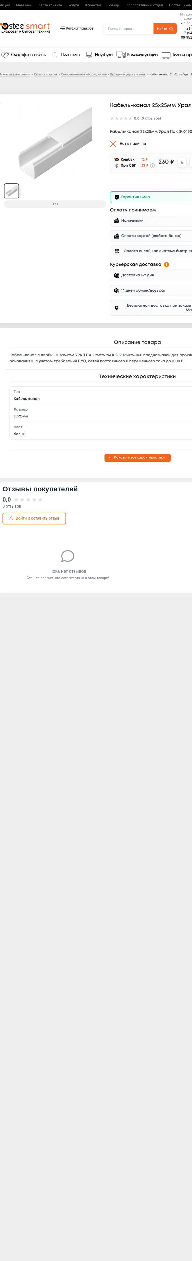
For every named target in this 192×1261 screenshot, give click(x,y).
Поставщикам (180, 5)
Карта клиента (50, 5)
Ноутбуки (103, 55)
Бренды (114, 5)
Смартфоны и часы (28, 55)
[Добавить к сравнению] (182, 162)
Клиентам (93, 5)
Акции (5, 5)
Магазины (24, 5)
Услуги (73, 5)
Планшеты (70, 55)
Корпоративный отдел (144, 5)
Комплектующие (142, 55)
